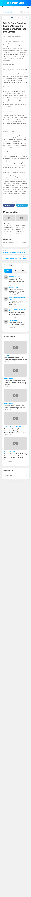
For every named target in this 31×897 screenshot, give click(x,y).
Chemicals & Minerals (15, 276)
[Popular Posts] (15, 271)
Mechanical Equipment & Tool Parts (13, 426)
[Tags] (23, 271)
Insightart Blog (15, 2)
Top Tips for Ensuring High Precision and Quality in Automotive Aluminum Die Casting (15, 431)
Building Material (8, 378)
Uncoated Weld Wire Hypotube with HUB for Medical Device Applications (17, 314)
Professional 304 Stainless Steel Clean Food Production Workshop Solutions (15, 383)
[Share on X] (5, 17)
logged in (12, 242)
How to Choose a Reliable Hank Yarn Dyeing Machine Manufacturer (17, 302)
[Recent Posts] (8, 271)
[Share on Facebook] (12, 17)
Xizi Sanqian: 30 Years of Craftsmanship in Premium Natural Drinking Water (16, 291)
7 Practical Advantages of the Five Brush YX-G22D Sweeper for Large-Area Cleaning (17, 324)
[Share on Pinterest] (18, 17)
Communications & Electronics (12, 451)
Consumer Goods (13, 287)
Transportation (13, 320)
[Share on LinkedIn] (25, 17)
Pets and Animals (7, 12)
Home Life (6, 355)
